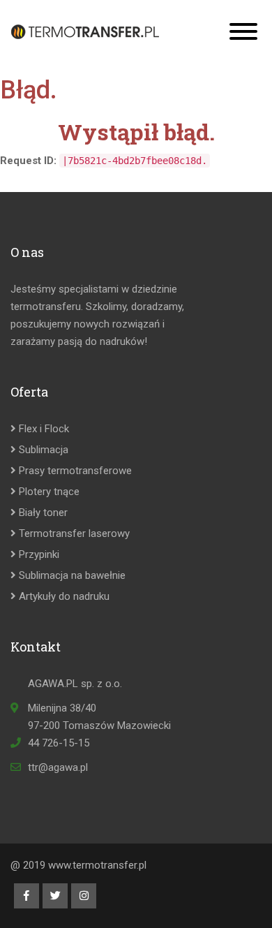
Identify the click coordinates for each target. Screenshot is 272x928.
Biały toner (42, 512)
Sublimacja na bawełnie (71, 575)
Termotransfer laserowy (73, 533)
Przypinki (37, 554)
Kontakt (35, 647)
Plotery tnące (48, 491)
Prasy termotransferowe (74, 470)
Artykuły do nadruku (62, 596)
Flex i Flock (42, 428)
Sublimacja (42, 449)
